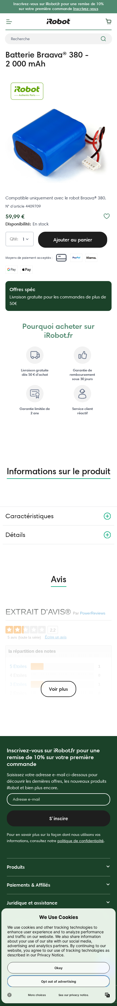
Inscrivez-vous (85, 8)
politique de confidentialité (80, 840)
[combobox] (58, 38)
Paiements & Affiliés (28, 885)
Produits (16, 867)
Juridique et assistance (32, 903)
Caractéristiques (29, 516)
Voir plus (58, 689)
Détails (15, 535)
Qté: (14, 239)
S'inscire (58, 818)
